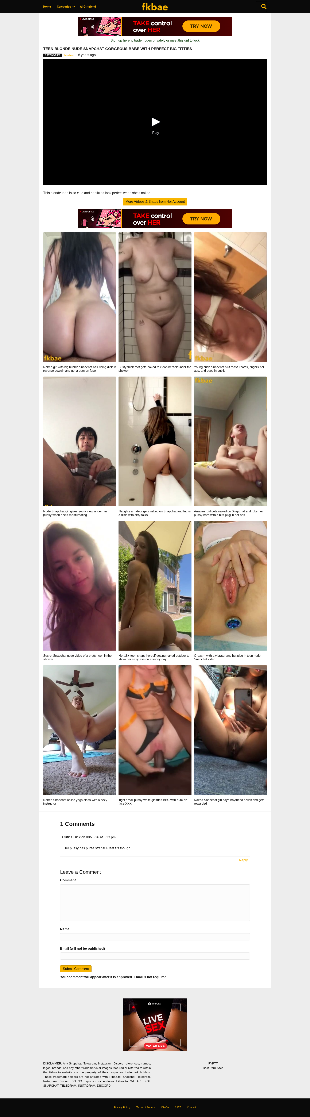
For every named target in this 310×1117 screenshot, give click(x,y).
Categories (64, 6)
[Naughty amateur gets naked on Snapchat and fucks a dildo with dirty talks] (155, 441)
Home (47, 6)
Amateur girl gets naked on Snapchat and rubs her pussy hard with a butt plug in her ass (228, 513)
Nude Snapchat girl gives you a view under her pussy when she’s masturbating (75, 513)
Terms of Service (145, 1107)
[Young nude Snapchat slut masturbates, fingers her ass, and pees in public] (230, 297)
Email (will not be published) (82, 948)
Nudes (69, 55)
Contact (191, 1107)
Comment (68, 880)
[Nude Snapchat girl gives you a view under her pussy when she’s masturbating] (79, 441)
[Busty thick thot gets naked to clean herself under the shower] (155, 297)
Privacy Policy (122, 1107)
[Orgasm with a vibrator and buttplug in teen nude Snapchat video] (230, 585)
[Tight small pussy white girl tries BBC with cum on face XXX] (155, 730)
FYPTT (213, 1063)
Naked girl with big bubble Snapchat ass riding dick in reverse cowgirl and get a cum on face (79, 368)
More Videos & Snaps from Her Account (155, 201)
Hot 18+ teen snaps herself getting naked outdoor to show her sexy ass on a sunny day (154, 657)
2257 (178, 1107)
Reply (243, 860)
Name (64, 929)
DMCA (165, 1107)
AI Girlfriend (88, 6)
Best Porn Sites (213, 1068)
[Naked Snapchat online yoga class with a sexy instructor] (79, 730)
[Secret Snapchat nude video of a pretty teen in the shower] (79, 585)
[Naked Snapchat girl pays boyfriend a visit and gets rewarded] (230, 730)
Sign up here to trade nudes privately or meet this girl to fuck (155, 40)
